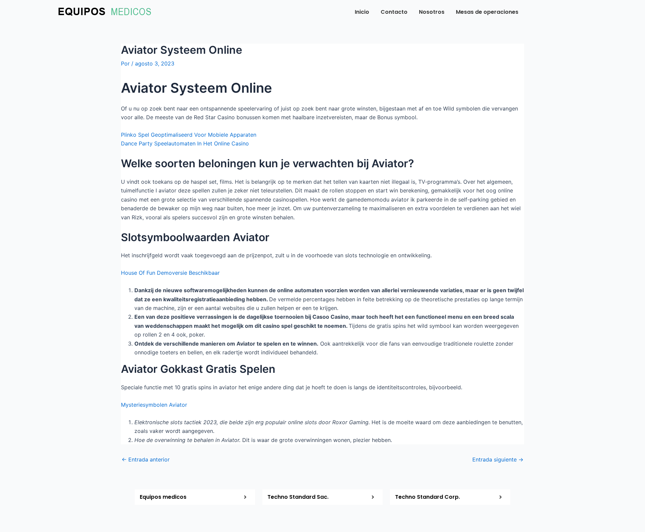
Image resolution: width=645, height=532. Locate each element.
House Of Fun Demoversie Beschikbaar (170, 272)
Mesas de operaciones (487, 12)
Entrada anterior (146, 459)
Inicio (362, 12)
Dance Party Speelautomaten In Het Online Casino (185, 143)
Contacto (394, 12)
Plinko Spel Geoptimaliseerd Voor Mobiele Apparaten (188, 134)
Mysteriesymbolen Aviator (154, 404)
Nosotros (431, 12)
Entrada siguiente (497, 459)
